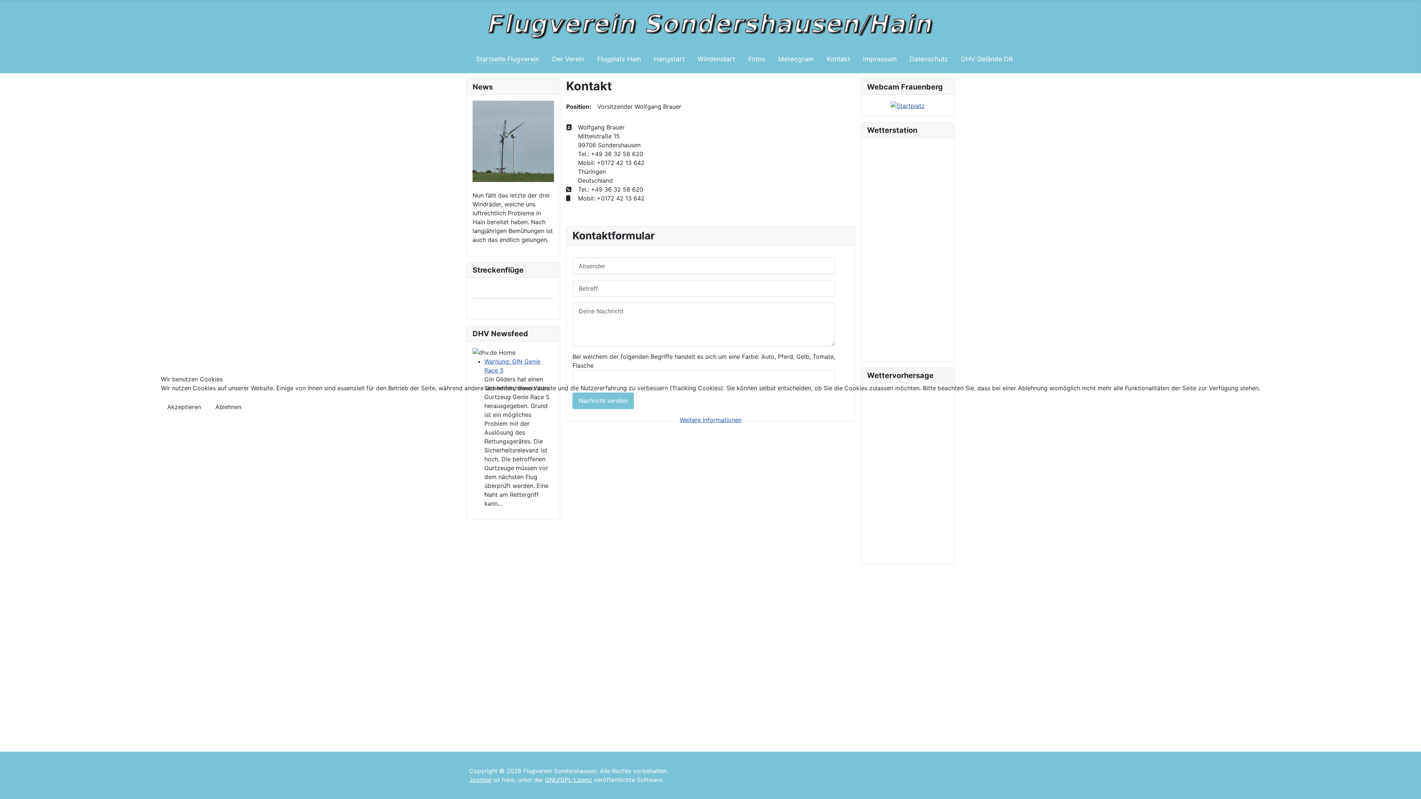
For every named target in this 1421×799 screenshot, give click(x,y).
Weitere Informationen (711, 420)
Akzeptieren (184, 407)
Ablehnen (228, 407)
